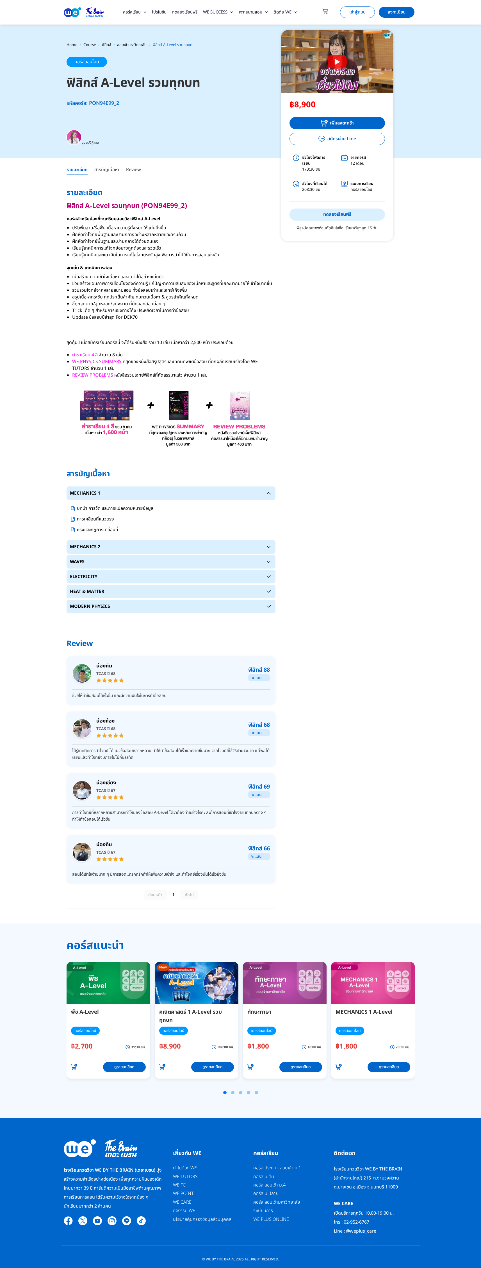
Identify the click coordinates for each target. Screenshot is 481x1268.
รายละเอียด (77, 169)
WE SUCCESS (215, 12)
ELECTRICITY (83, 576)
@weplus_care (361, 1231)
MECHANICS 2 (85, 547)
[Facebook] (68, 1220)
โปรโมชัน (159, 12)
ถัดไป (189, 895)
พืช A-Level (85, 1012)
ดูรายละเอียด (124, 1067)
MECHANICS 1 (85, 493)
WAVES (77, 561)
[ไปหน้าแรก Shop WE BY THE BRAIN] (84, 12)
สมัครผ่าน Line (341, 138)
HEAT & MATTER (87, 591)
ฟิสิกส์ (106, 45)
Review (133, 169)
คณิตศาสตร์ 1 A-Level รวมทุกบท (190, 1016)
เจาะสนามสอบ (250, 12)
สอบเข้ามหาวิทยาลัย (132, 45)
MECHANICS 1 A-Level (364, 1012)
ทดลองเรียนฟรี (184, 12)
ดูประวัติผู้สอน (90, 143)
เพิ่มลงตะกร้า (342, 123)
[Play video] (337, 62)
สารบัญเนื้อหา (106, 169)
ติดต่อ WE (282, 12)
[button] (225, 1092)
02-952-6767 (357, 1222)
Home (72, 45)
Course (89, 45)
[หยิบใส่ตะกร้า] (74, 1067)
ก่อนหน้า (155, 895)
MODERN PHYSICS (90, 606)
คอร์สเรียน (132, 12)
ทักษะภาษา (259, 1012)
